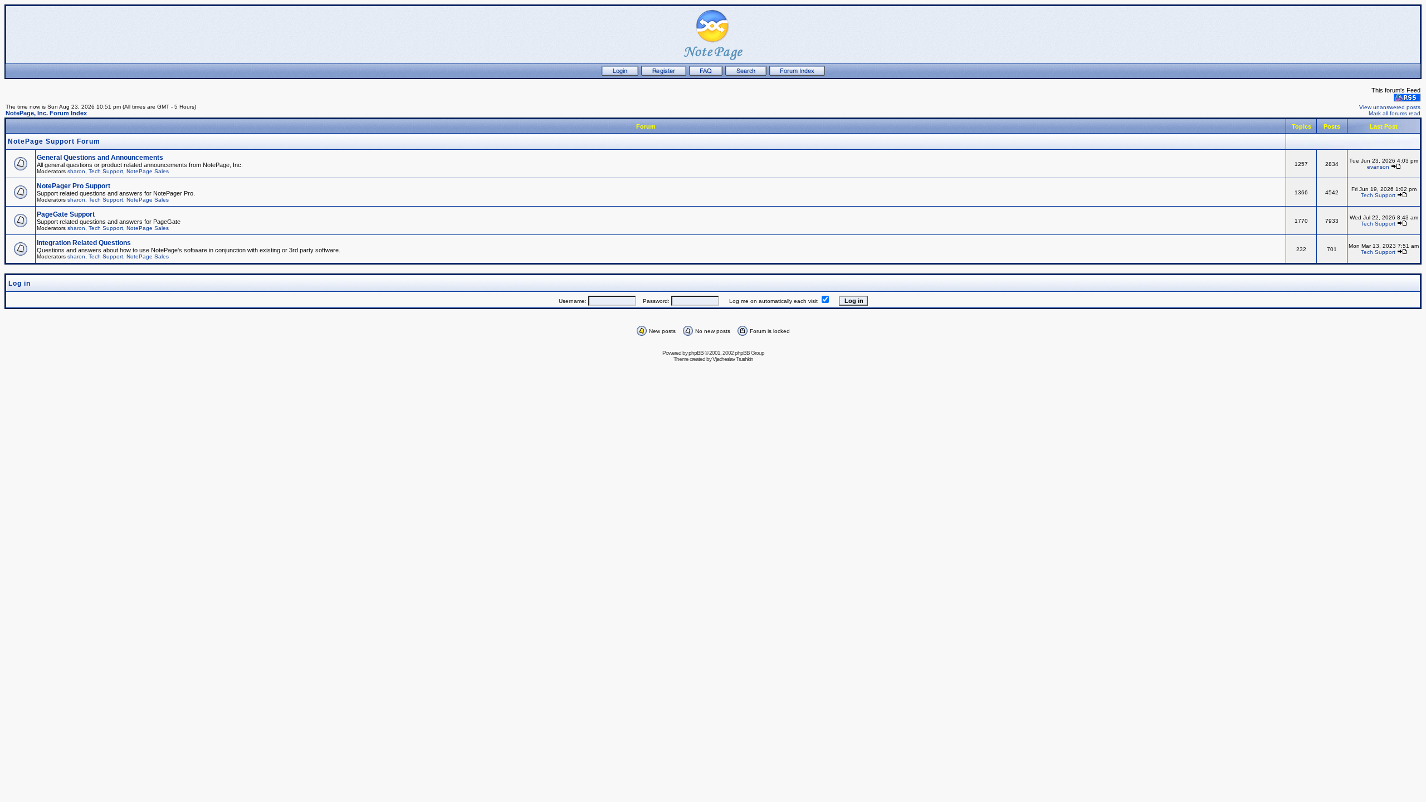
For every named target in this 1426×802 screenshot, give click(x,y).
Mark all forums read (1394, 113)
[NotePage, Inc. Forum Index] (797, 73)
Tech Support (106, 171)
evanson (1378, 167)
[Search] (746, 73)
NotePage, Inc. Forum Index (46, 113)
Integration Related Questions (84, 243)
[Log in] (620, 73)
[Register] (664, 73)
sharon (76, 171)
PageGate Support (66, 214)
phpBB (696, 353)
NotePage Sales (147, 171)
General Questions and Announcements (100, 158)
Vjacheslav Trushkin (732, 359)
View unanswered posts (1389, 107)
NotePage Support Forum (54, 141)
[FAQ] (705, 73)
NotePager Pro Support (73, 186)
